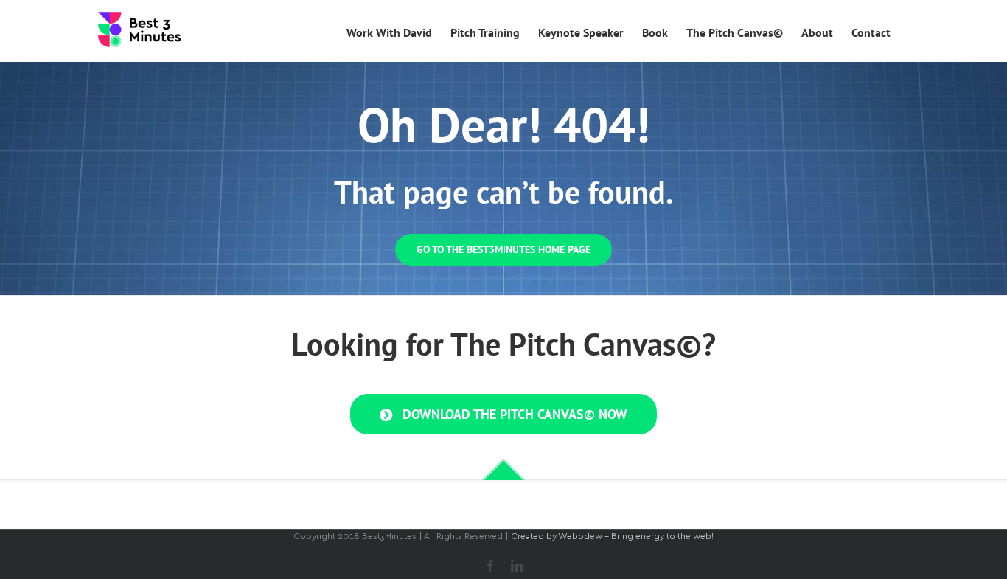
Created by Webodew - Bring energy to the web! (612, 536)
